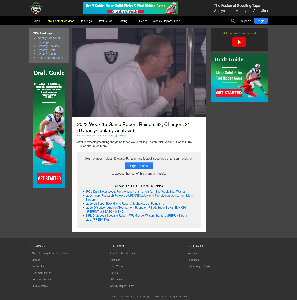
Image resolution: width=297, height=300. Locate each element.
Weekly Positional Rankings (48, 40)
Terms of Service (41, 279)
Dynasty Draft (46, 50)
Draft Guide (105, 21)
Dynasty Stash (46, 54)
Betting (123, 21)
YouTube (192, 253)
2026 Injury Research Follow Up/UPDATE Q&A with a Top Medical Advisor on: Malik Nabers (139, 197)
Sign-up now (139, 165)
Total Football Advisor (60, 21)
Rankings (86, 21)
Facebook (193, 260)
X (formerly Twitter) (198, 266)
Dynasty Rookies (48, 46)
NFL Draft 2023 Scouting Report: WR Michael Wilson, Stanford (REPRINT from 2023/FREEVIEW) (136, 217)
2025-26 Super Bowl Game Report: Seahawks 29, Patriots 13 (125, 203)
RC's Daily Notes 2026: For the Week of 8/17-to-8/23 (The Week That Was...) (135, 191)
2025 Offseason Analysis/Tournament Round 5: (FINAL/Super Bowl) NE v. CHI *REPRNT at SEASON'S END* (136, 209)
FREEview (140, 21)
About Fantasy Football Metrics (49, 253)
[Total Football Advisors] (37, 8)
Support (246, 21)
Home (36, 21)
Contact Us (37, 266)
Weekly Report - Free (166, 21)
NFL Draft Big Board (50, 58)
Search (233, 20)
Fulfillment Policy (41, 273)
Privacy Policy (39, 286)
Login (260, 21)
